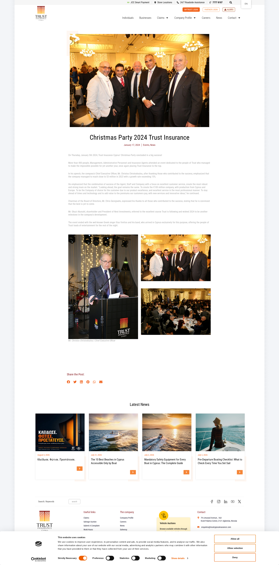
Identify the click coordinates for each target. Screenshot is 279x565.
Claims (160, 17)
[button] (231, 2)
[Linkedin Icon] (226, 501)
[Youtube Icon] (233, 501)
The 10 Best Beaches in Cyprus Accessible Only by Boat (107, 461)
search (74, 501)
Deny (235, 557)
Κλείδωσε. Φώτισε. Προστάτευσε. (56, 459)
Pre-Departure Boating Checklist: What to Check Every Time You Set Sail (220, 461)
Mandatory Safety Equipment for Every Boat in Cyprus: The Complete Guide (165, 461)
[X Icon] (239, 501)
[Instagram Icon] (219, 501)
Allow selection (235, 548)
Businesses (145, 17)
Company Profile (183, 17)
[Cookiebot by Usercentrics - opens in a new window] (38, 559)
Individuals (128, 17)
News (219, 17)
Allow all (235, 539)
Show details (178, 558)
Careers (206, 17)
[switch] (110, 558)
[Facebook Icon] (212, 501)
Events (146, 145)
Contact (232, 17)
